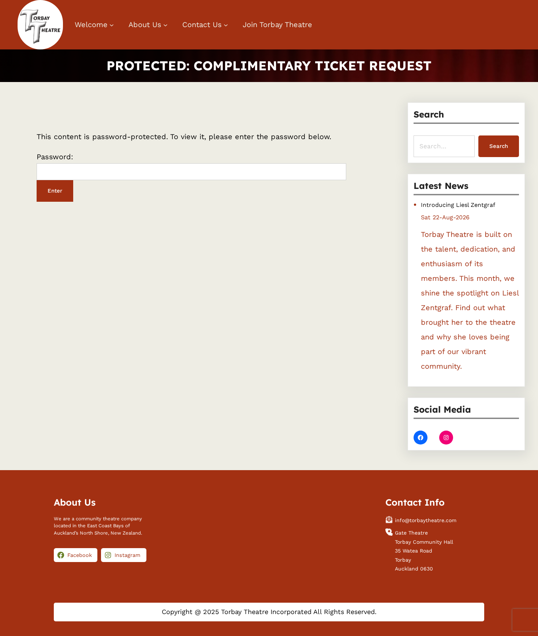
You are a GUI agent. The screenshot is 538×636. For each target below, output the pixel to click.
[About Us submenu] (165, 25)
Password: (55, 156)
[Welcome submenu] (111, 25)
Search (498, 146)
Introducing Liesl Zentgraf (458, 204)
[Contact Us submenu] (226, 25)
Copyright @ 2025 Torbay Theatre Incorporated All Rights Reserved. (269, 611)
